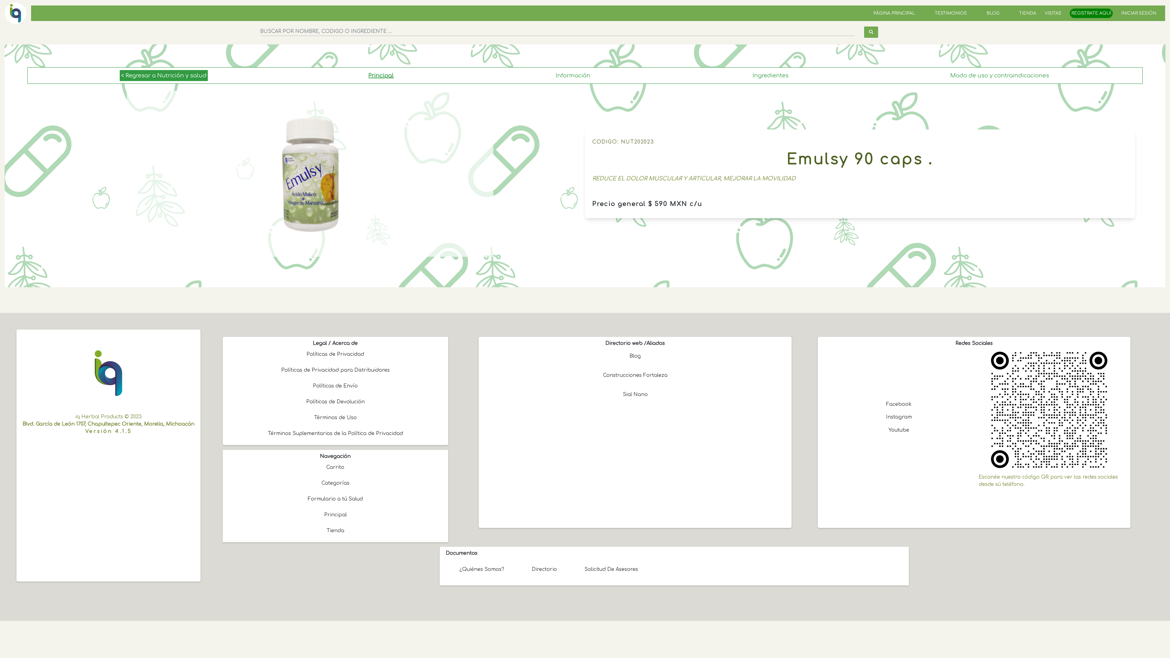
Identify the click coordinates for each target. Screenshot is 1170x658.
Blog (635, 356)
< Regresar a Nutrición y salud (164, 76)
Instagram (899, 417)
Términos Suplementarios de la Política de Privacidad (335, 433)
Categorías (335, 483)
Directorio (544, 569)
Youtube (898, 430)
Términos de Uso (335, 417)
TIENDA (1027, 13)
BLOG (993, 13)
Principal (381, 76)
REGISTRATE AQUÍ (1091, 13)
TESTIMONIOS (951, 13)
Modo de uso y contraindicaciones (999, 76)
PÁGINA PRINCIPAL (894, 13)
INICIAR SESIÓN (1138, 13)
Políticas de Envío (335, 386)
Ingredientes (771, 76)
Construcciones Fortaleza (635, 375)
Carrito (335, 467)
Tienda (335, 530)
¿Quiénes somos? (481, 569)
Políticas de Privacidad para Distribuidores (335, 370)
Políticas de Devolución (335, 402)
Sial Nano (635, 394)
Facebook (899, 404)
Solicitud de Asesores (611, 569)
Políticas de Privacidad (335, 354)
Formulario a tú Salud (335, 499)
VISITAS (1053, 13)
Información (573, 76)
